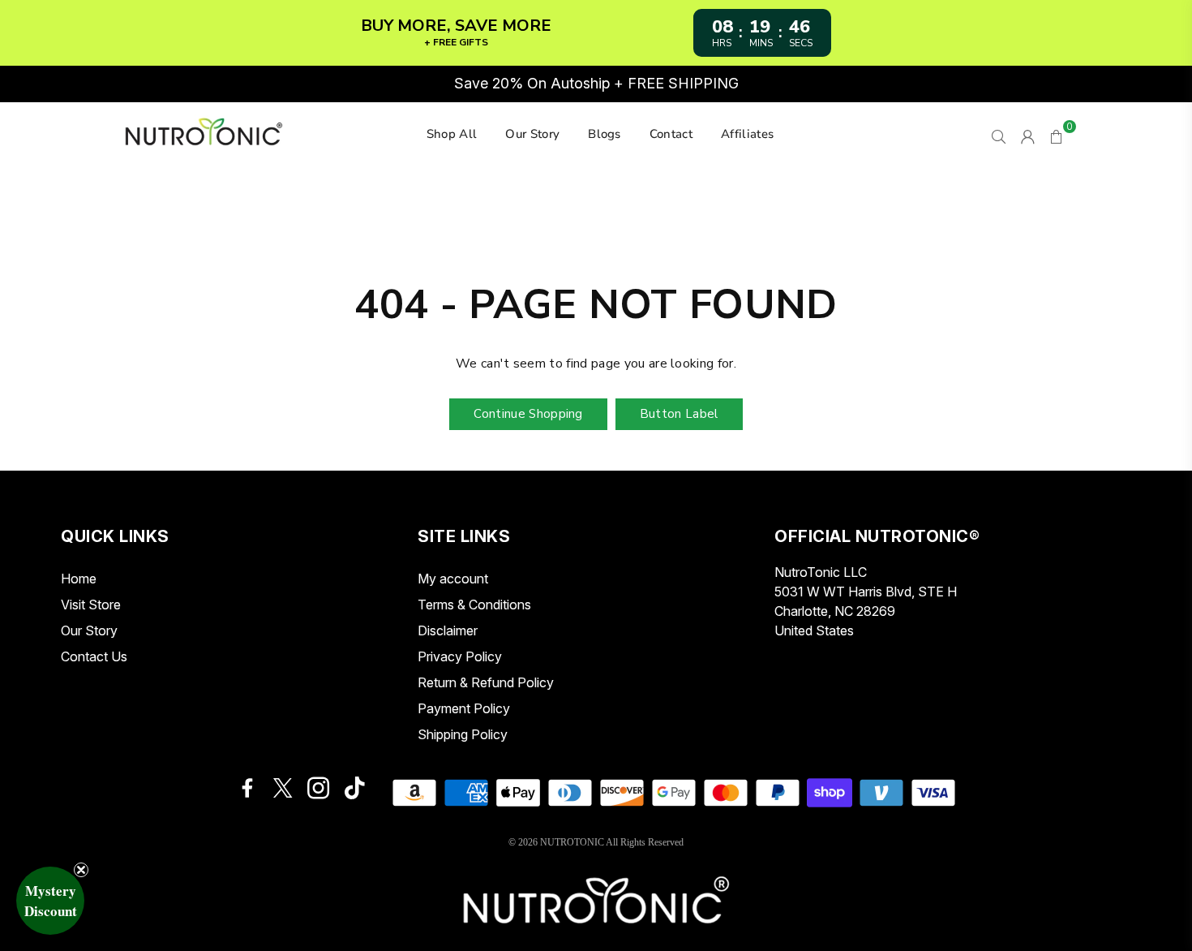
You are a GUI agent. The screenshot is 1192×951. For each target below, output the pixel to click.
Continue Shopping (528, 414)
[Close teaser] (81, 870)
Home (78, 578)
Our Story (532, 134)
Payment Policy (464, 708)
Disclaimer (448, 630)
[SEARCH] (998, 135)
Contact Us (94, 656)
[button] (50, 901)
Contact (671, 134)
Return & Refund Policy (486, 682)
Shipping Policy (463, 734)
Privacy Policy (460, 656)
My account (453, 578)
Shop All (452, 134)
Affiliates (747, 134)
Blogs (604, 134)
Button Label (679, 414)
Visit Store (91, 604)
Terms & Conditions (474, 604)
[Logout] (1028, 135)
